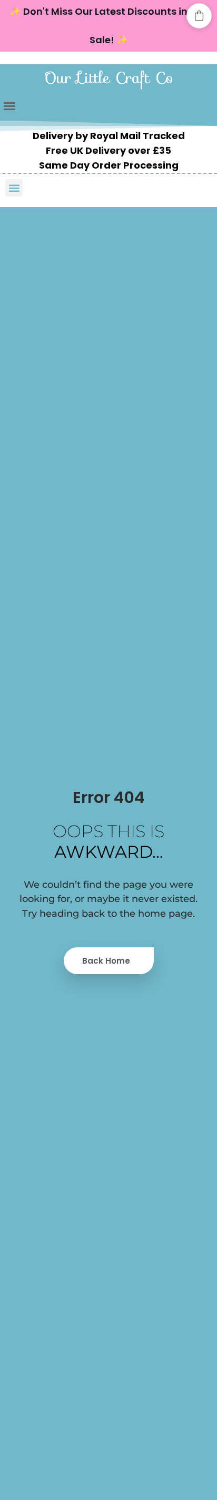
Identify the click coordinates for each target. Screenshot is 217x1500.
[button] (9, 105)
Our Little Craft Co (108, 77)
